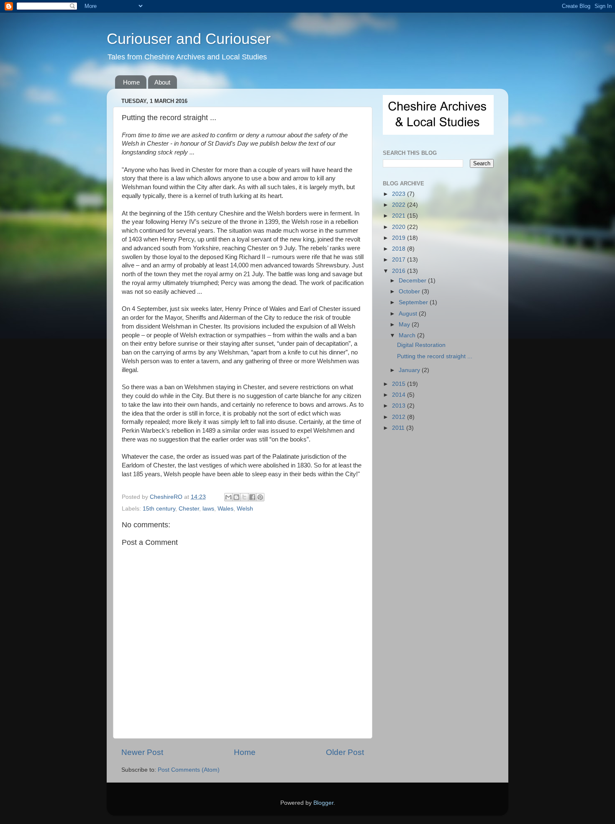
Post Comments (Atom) (189, 770)
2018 (399, 249)
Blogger (323, 803)
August (409, 314)
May (405, 324)
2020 (399, 227)
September (414, 302)
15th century (159, 509)
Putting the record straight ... (434, 356)
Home (131, 82)
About (162, 82)
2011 (399, 428)
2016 (399, 271)
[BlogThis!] (236, 497)
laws (208, 509)
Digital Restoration (421, 345)
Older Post (345, 752)
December (413, 280)
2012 (399, 417)
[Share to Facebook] (252, 497)
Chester (189, 509)
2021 (399, 216)
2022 (399, 205)
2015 (399, 384)
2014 (399, 395)
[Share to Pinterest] (260, 497)
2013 (399, 406)
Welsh (245, 509)
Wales (225, 509)
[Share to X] (244, 497)
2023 (399, 194)
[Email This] (228, 497)
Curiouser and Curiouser (189, 38)
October (410, 291)
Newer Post (142, 752)
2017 (399, 260)
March (408, 335)
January (410, 370)
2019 (399, 238)
